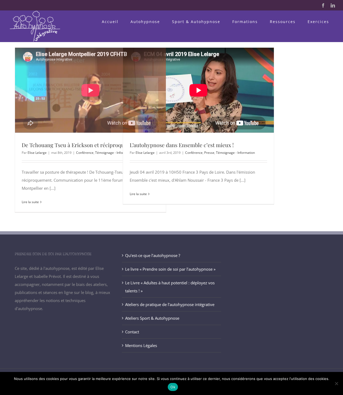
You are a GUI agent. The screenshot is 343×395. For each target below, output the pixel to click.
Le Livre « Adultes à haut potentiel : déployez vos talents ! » (170, 286)
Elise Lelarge (37, 152)
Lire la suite (30, 202)
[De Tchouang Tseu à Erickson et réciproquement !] (90, 90)
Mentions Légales (141, 345)
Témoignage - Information (114, 152)
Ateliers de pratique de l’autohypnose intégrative (169, 304)
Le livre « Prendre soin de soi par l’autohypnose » (170, 269)
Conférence (85, 152)
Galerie (100, 90)
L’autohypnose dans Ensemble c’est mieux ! (182, 144)
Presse (209, 152)
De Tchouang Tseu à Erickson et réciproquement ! (81, 90)
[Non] (336, 383)
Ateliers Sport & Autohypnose (152, 318)
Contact (132, 331)
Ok (172, 387)
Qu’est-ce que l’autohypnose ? (152, 255)
